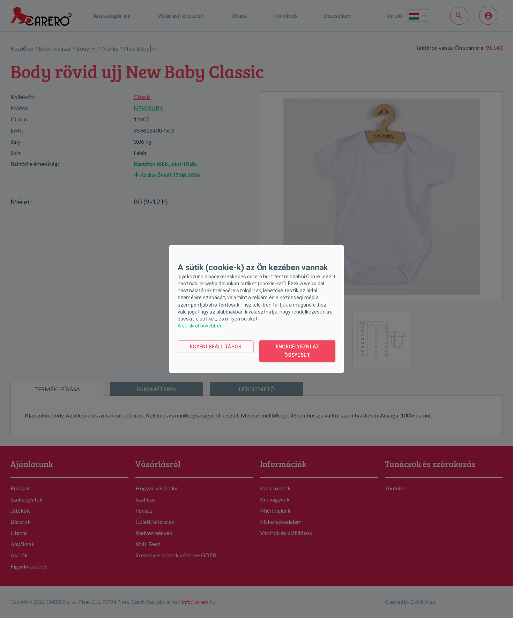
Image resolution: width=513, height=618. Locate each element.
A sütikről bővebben (200, 326)
